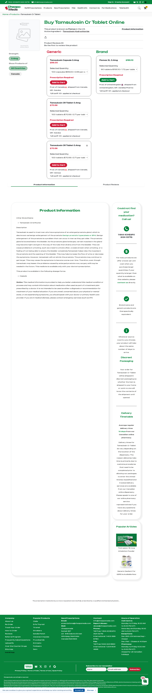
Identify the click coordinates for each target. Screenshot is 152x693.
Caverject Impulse (41, 637)
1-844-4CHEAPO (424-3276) (126, 236)
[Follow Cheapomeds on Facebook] (50, 666)
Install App (9, 652)
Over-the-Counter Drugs (16, 646)
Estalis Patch (39, 634)
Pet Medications (109, 8)
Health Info (82, 8)
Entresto (37, 643)
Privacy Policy (20, 670)
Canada (15, 74)
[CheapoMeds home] (12, 8)
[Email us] (134, 2)
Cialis (35, 621)
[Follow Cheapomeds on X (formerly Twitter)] (40, 666)
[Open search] (139, 8)
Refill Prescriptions (33, 8)
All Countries (18, 68)
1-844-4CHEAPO (18, 2)
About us (9, 621)
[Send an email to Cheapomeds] (36, 666)
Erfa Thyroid (38, 624)
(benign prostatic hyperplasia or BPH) (79, 235)
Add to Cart (58, 82)
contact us (122, 282)
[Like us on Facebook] (143, 2)
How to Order (11, 630)
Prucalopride (38, 640)
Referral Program (13, 637)
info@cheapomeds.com (43, 2)
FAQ (73, 8)
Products (48, 8)
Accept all (79, 690)
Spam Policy (57, 670)
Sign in (111, 2)
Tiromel (36, 627)
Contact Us (94, 8)
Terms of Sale (33, 670)
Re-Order (9, 624)
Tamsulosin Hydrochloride (76, 31)
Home (6, 14)
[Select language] (146, 2)
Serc (35, 649)
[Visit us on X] (137, 2)
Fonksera (37, 646)
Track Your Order (12, 627)
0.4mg (14, 59)
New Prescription (62, 8)
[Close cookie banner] (95, 690)
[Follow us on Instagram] (140, 2)
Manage (90, 690)
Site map (9, 649)
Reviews (8, 634)
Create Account (122, 2)
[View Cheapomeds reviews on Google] (54, 666)
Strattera (37, 630)
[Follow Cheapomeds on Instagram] (45, 666)
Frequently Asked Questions (17, 640)
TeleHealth (124, 8)
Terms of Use (45, 670)
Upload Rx (9, 643)
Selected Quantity (59, 68)
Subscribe (134, 669)
